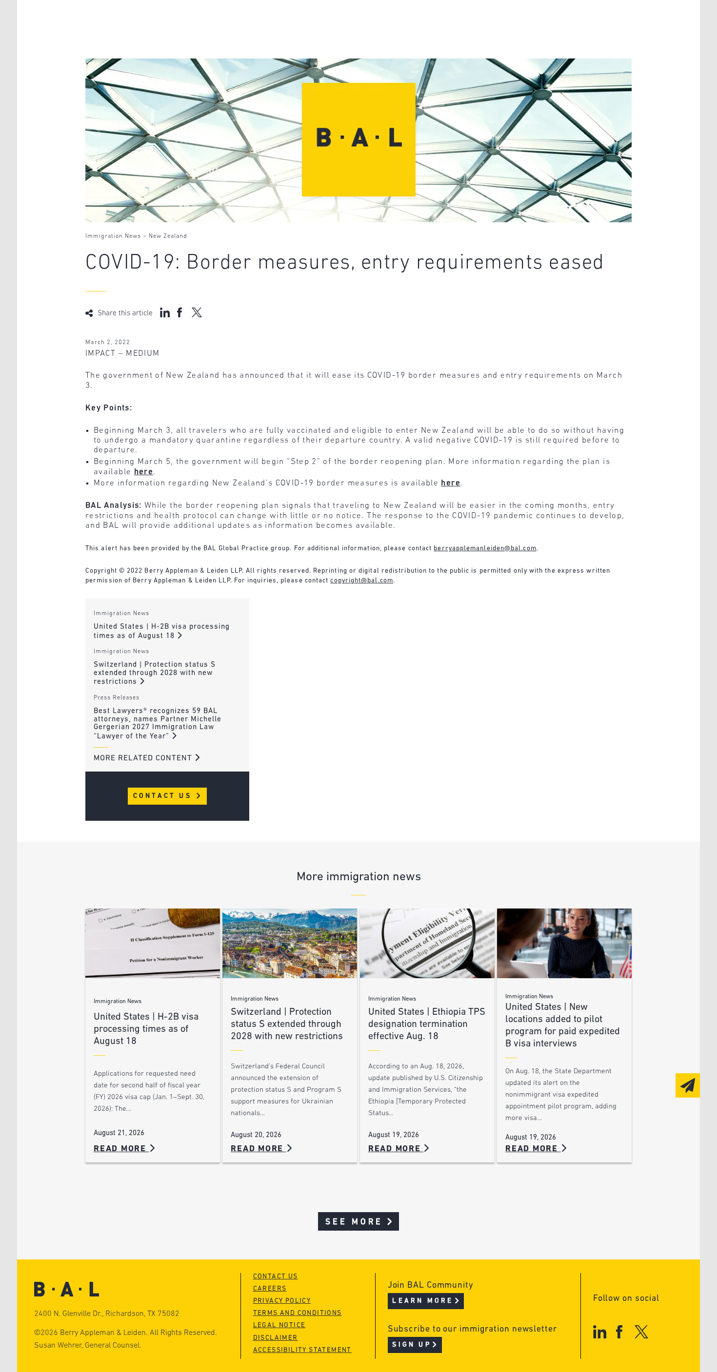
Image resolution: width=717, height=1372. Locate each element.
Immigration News (113, 236)
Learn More (422, 1301)
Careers (140, 78)
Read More (121, 1149)
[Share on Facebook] (180, 312)
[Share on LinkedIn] (165, 312)
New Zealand (168, 236)
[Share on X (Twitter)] (197, 312)
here (143, 472)
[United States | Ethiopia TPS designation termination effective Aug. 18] (427, 943)
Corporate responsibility (179, 41)
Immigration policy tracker (332, 41)
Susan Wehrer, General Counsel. (87, 1346)
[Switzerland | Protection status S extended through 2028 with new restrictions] (290, 943)
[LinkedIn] (599, 1331)
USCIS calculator (309, 78)
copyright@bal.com (361, 581)
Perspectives (300, 23)
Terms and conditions (297, 1313)
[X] (642, 1331)
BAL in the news (159, 60)
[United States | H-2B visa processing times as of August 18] (153, 943)
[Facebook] (619, 1331)
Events (285, 60)
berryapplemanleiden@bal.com (485, 548)
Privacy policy (282, 1301)
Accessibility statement (302, 1350)
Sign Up (411, 1345)
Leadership (148, 23)
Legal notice (279, 1325)
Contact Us (164, 796)
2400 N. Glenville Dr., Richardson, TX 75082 (106, 1314)
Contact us (275, 1276)
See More (354, 1222)
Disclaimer (275, 1338)
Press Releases (116, 698)
